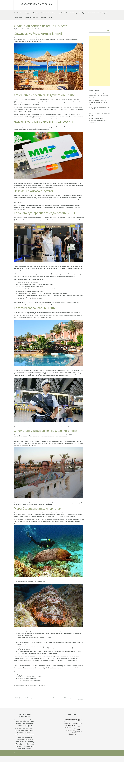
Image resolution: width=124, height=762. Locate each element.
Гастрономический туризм (49, 13)
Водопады (36, 13)
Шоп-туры (103, 13)
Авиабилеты (18, 13)
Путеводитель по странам (36, 4)
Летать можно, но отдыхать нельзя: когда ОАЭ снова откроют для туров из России (99, 113)
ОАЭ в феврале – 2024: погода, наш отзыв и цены (28, 697)
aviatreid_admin (35, 29)
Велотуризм (27, 13)
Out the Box (21, 753)
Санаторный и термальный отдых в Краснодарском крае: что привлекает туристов (99, 95)
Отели (50, 17)
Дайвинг (62, 13)
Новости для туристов (73, 13)
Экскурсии (43, 17)
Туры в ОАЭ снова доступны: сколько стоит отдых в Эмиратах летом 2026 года (99, 102)
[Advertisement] (99, 61)
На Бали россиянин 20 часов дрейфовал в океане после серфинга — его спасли (99, 120)
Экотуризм (18, 17)
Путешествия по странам (90, 13)
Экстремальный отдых (30, 17)
